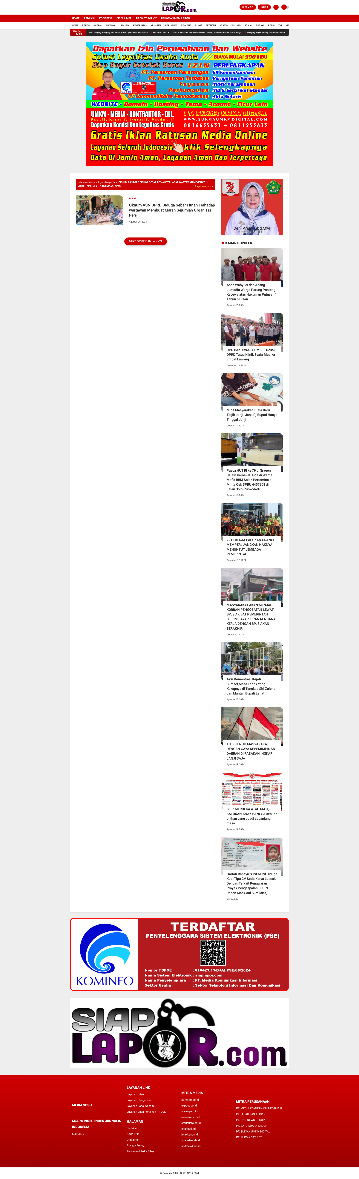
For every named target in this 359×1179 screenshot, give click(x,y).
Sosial (248, 25)
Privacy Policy (146, 18)
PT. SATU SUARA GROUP (251, 1125)
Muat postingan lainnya (145, 241)
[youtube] (86, 7)
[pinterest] (88, 1112)
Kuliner (236, 25)
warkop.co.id (189, 1111)
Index (264, 7)
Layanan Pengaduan (139, 1100)
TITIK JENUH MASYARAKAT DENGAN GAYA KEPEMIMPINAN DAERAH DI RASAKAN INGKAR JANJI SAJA (251, 751)
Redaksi (89, 18)
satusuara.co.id (191, 1123)
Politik (125, 25)
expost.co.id (189, 1105)
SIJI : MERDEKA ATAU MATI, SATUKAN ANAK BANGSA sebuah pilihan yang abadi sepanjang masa (252, 816)
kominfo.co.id (190, 1099)
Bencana (186, 25)
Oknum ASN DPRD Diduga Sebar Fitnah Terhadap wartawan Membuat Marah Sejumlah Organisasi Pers (172, 210)
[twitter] (76, 7)
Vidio (289, 25)
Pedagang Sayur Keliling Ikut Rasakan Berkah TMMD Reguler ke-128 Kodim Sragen (254, 32)
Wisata (224, 25)
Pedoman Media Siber (175, 18)
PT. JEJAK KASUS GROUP (252, 1114)
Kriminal (156, 25)
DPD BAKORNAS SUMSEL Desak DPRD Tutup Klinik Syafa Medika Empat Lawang (251, 354)
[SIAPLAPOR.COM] (179, 12)
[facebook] (71, 7)
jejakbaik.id (188, 1128)
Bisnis (198, 25)
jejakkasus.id (189, 1134)
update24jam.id (190, 1146)
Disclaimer (124, 18)
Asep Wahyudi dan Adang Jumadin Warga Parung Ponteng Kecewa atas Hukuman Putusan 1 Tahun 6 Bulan (252, 292)
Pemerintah (140, 25)
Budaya (260, 25)
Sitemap (247, 7)
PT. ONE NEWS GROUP (250, 1120)
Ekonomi (211, 25)
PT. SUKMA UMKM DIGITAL (253, 1131)
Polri (271, 25)
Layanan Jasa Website (141, 1106)
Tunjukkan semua (204, 186)
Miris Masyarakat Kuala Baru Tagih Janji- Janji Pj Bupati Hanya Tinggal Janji (252, 414)
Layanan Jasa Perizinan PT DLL (146, 1111)
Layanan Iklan (135, 1094)
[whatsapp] (83, 1112)
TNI (280, 25)
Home (75, 18)
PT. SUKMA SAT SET (249, 1137)
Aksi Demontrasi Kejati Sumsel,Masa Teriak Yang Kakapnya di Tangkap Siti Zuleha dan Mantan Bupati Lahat (251, 686)
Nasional (111, 25)
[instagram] (81, 7)
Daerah (97, 25)
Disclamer (133, 1139)
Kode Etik (105, 18)
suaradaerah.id (190, 1140)
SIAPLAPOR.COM (189, 1173)
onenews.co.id (190, 1117)
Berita (86, 25)
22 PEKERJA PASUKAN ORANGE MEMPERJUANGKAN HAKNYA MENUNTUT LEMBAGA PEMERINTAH (251, 547)
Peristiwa (171, 25)
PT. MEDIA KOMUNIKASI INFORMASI (259, 1108)
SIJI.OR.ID (78, 1133)
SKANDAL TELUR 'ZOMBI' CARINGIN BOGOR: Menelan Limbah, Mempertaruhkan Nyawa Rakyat (167, 32)
